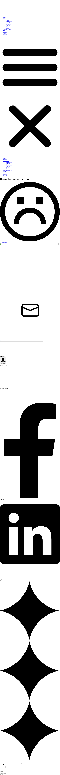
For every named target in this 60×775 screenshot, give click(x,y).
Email (1, 356)
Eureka (7, 28)
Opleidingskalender (7, 29)
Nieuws (5, 32)
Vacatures (5, 34)
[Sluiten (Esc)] (5, 773)
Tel (1, 768)
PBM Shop (8, 25)
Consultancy (9, 24)
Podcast (5, 18)
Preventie (8, 22)
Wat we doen (6, 20)
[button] (30, 96)
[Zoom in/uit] (0, 773)
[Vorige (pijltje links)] (0, 774)
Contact (5, 33)
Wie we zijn (5, 30)
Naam (1, 767)
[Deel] (3, 773)
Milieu (7, 26)
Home (4, 17)
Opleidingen (9, 21)
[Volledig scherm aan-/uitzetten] (2, 773)
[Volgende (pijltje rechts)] (2, 774)
